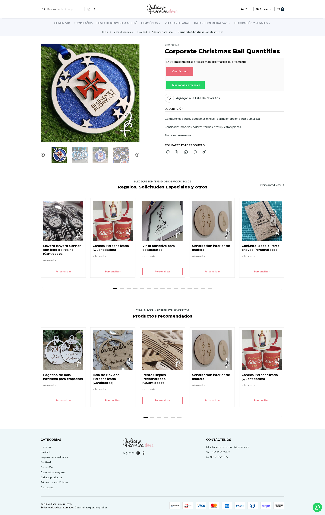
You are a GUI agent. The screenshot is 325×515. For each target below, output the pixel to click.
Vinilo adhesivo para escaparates (158, 248)
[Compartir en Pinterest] (195, 152)
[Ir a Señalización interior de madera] (212, 221)
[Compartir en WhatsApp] (186, 152)
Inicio (105, 32)
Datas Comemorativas (210, 23)
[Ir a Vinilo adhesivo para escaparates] (162, 221)
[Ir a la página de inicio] (162, 9)
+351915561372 (220, 452)
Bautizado (46, 462)
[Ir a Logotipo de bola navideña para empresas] (63, 350)
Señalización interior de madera (211, 248)
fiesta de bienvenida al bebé (116, 23)
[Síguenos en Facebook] (94, 9)
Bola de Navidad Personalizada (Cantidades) (106, 379)
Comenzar (62, 23)
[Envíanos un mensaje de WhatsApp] (317, 507)
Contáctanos (180, 71)
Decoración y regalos (251, 23)
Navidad (142, 32)
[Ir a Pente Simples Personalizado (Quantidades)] (162, 350)
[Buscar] (44, 9)
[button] (115, 288)
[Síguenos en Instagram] (89, 9)
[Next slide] (137, 155)
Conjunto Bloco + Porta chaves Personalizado (260, 248)
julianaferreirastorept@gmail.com (229, 446)
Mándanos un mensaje (186, 84)
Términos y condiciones (54, 482)
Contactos (47, 487)
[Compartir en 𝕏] (177, 152)
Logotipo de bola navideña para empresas (63, 377)
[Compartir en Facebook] (168, 152)
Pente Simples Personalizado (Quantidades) (154, 379)
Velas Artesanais (177, 23)
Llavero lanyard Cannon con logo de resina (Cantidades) (62, 250)
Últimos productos (51, 477)
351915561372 (219, 457)
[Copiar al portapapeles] (204, 152)
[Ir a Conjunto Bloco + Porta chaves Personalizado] (262, 221)
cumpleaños (83, 23)
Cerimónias (149, 23)
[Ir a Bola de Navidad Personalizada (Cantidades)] (113, 350)
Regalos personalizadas (54, 457)
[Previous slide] (43, 155)
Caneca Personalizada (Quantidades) (111, 248)
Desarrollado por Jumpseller (91, 507)
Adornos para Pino (162, 32)
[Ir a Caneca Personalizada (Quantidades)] (113, 221)
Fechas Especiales (123, 32)
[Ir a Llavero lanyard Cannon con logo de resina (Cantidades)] (63, 221)
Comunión (47, 467)
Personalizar (63, 271)
